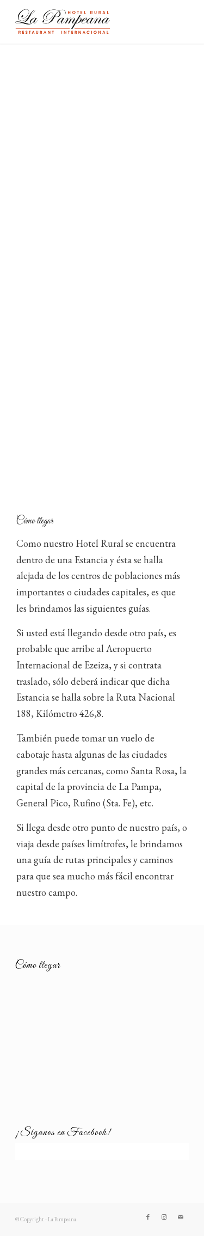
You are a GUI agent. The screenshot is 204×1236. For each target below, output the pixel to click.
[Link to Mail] (180, 1217)
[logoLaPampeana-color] (84, 22)
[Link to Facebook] (148, 1217)
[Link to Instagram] (164, 1217)
